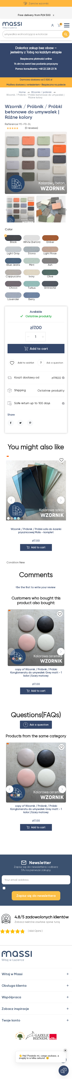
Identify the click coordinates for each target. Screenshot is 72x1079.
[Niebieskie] (15, 518)
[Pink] (13, 658)
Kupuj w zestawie (39, 3)
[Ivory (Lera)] (20, 658)
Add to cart (39, 349)
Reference (11, 124)
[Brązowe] (11, 518)
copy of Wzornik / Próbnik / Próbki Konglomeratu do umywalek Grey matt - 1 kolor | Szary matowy (36, 672)
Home (22, 92)
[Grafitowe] (21, 518)
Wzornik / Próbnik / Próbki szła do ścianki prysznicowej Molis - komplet (36, 530)
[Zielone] (18, 518)
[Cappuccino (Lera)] (16, 658)
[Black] (10, 658)
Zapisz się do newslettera (36, 896)
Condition (13, 562)
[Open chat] (64, 1071)
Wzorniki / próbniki (41, 92)
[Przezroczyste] (8, 518)
